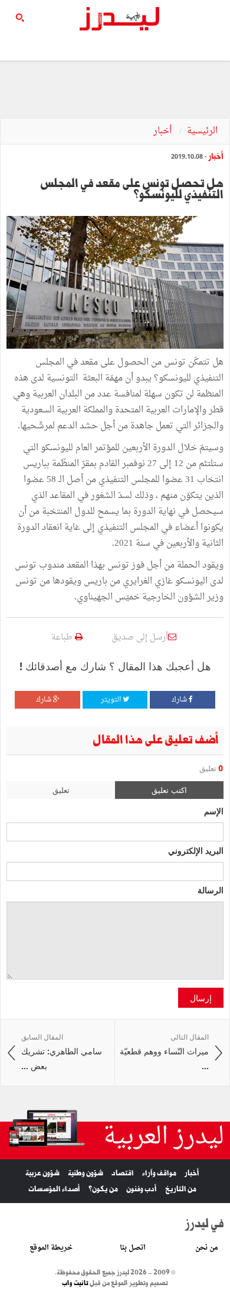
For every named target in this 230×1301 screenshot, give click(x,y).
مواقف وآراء (159, 1173)
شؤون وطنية (85, 1173)
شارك (180, 699)
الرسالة (211, 890)
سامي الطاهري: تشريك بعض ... (61, 1052)
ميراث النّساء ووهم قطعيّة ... (164, 1052)
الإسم (214, 811)
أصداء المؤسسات (54, 1189)
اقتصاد (122, 1173)
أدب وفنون (141, 1189)
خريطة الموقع (51, 1247)
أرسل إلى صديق (139, 637)
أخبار (163, 131)
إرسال (201, 998)
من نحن (206, 1247)
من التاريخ (180, 1189)
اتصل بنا (133, 1247)
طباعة (63, 637)
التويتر (112, 699)
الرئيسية (202, 131)
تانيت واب (75, 1283)
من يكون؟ (103, 1189)
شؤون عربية (42, 1173)
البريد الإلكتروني (196, 850)
